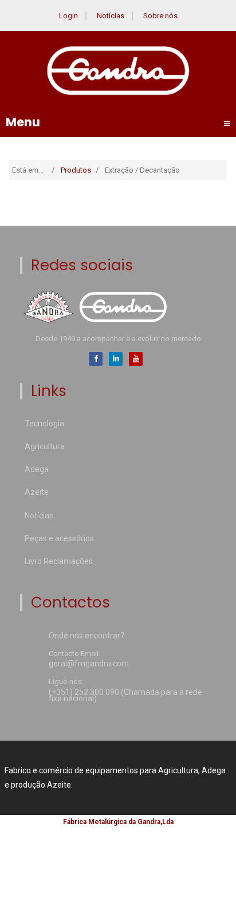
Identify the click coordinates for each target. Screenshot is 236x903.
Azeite (37, 492)
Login (68, 15)
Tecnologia (44, 423)
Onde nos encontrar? (86, 636)
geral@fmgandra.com (89, 664)
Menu (118, 122)
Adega (37, 469)
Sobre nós (160, 15)
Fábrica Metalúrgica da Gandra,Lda (118, 822)
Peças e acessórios (59, 538)
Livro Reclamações (59, 561)
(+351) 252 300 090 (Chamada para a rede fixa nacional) (125, 696)
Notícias (110, 15)
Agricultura (45, 446)
